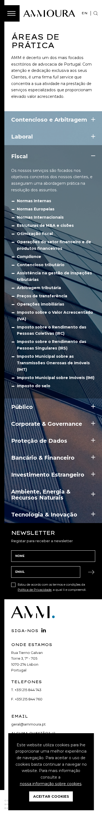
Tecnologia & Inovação (44, 514)
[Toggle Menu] (11, 13)
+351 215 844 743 (28, 690)
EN (85, 13)
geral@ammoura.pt (28, 724)
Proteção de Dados (39, 441)
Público (22, 407)
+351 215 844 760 (28, 699)
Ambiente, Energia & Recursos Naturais (40, 494)
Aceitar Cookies (51, 796)
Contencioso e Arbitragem (49, 119)
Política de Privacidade (34, 590)
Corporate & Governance (46, 424)
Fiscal (19, 156)
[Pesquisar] (96, 13)
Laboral (22, 136)
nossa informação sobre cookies (51, 784)
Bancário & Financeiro (43, 457)
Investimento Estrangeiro (47, 474)
